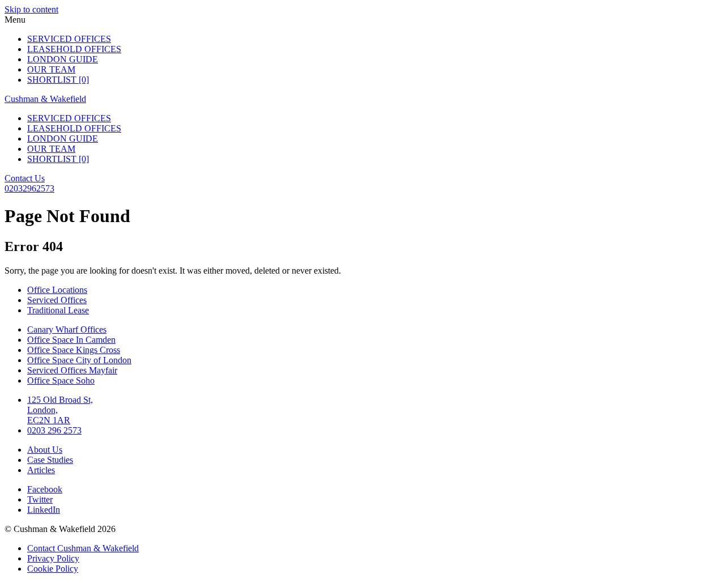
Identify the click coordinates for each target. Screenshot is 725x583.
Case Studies (50, 460)
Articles (41, 470)
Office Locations (57, 290)
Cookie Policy (52, 568)
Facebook (44, 489)
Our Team (51, 69)
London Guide (62, 59)
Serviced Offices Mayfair (72, 370)
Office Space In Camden (71, 339)
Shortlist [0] (58, 79)
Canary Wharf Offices (66, 329)
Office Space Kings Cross (73, 350)
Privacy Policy (53, 558)
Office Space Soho (61, 380)
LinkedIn (43, 509)
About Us (44, 449)
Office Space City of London (79, 360)
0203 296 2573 (54, 430)
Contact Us (25, 178)
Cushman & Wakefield (45, 99)
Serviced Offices (69, 39)
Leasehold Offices (74, 49)
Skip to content (31, 9)
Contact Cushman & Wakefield (83, 548)
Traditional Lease (58, 310)
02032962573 (29, 188)
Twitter (40, 499)
